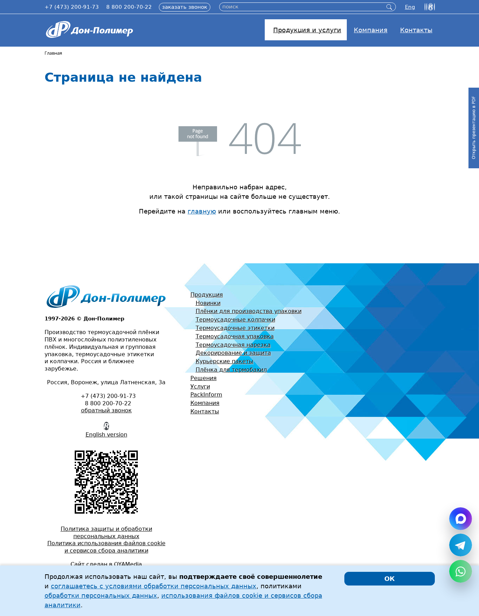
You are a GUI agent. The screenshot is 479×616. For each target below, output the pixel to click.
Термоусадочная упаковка (235, 336)
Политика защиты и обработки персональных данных (106, 533)
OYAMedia (128, 564)
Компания (205, 403)
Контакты (204, 411)
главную (202, 211)
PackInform (206, 394)
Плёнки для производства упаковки (249, 311)
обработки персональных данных (101, 595)
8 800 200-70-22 (129, 7)
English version (106, 434)
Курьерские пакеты (225, 361)
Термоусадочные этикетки (235, 328)
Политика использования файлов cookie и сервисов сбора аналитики (106, 547)
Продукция (206, 294)
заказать (184, 7)
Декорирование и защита (233, 353)
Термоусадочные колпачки (235, 319)
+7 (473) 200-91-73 (72, 7)
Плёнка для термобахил (231, 369)
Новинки (208, 303)
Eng (410, 7)
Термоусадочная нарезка (233, 344)
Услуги (200, 386)
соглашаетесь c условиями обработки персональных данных (153, 586)
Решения (203, 378)
